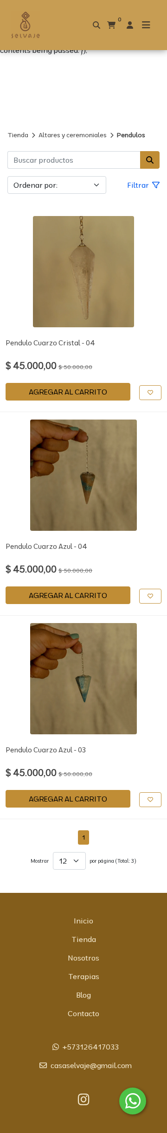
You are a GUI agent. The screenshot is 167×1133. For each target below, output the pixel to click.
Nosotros (83, 957)
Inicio (83, 920)
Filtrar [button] (139, 185)
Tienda (17, 135)
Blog (83, 994)
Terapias (83, 976)
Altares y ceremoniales (73, 135)
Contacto (83, 1013)
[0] (111, 25)
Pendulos (131, 135)
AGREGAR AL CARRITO (68, 391)
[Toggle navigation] (146, 25)
